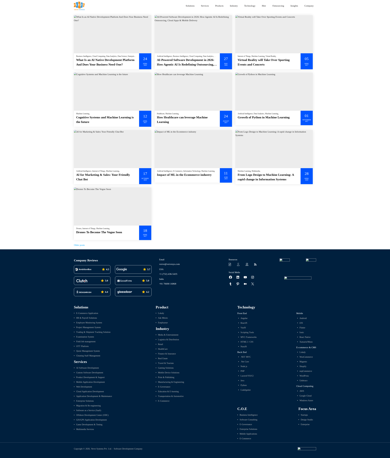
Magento (303, 362)
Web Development (84, 387)
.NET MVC (246, 357)
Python (244, 385)
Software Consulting (248, 420)
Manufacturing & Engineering (171, 382)
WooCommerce (306, 357)
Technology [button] (249, 6)
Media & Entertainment (168, 335)
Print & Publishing (166, 377)
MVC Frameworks (249, 337)
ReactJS (244, 323)
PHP (243, 371)
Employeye (163, 323)
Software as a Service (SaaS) (88, 410)
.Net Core (245, 362)
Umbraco (303, 380)
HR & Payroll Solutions (86, 318)
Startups (304, 415)
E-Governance (164, 387)
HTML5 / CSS (247, 342)
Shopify (303, 366)
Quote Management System (88, 351)
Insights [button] (294, 6)
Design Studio (307, 420)
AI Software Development (87, 368)
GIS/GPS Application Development (91, 420)
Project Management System (88, 327)
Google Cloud (306, 396)
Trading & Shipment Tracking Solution (93, 332)
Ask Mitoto (163, 318)
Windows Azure (306, 400)
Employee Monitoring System (89, 323)
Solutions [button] (190, 6)
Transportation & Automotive (171, 396)
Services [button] (205, 6)
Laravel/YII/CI (247, 376)
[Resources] (231, 264)
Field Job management (86, 341)
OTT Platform (82, 346)
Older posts (79, 245)
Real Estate (163, 358)
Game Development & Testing (89, 424)
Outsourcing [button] (278, 6)
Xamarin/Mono (306, 342)
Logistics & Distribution (168, 339)
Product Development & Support (90, 377)
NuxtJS (244, 346)
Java (242, 380)
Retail (160, 344)
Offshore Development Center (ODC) (92, 415)
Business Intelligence (249, 415)
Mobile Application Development (90, 382)
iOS (301, 323)
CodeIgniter (246, 390)
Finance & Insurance (167, 354)
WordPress (304, 376)
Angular (244, 318)
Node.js (244, 366)
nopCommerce (306, 371)
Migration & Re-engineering (88, 406)
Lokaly (161, 313)
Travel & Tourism (166, 363)
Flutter (302, 328)
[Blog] (256, 264)
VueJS (243, 328)
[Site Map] (248, 264)
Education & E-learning (168, 391)
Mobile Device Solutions (168, 372)
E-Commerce (163, 401)
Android (303, 318)
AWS (302, 391)
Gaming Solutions (166, 368)
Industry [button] (234, 6)
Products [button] (219, 6)
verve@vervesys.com (169, 264)
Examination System (85, 337)
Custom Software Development (89, 372)
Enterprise (305, 424)
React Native (305, 337)
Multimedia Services (85, 429)
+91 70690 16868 (167, 284)
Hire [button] (264, 6)
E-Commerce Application (87, 313)
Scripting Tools (247, 332)
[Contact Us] (239, 264)
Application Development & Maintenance (94, 396)
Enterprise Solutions (85, 401)
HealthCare (163, 349)
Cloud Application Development (90, 391)
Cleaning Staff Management (88, 356)
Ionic (302, 332)
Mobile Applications (248, 434)
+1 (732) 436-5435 (168, 274)
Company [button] (309, 6)
